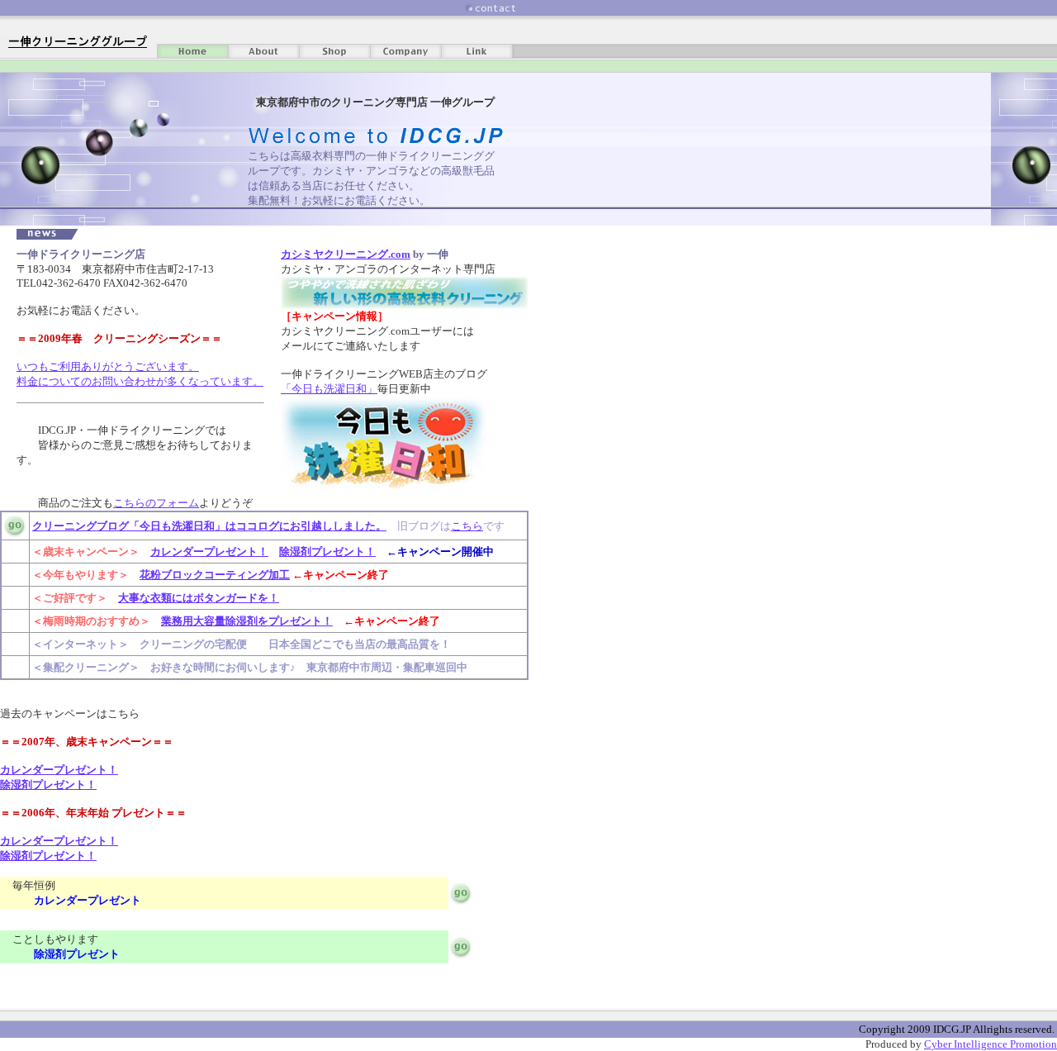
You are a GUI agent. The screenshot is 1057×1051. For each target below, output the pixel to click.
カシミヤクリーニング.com (345, 254)
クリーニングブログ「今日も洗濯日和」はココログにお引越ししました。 (209, 526)
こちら (467, 526)
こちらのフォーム (156, 503)
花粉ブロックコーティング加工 (215, 574)
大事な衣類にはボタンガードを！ (198, 598)
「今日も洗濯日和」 (329, 389)
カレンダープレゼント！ (209, 551)
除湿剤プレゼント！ (327, 551)
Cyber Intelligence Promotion (990, 1044)
